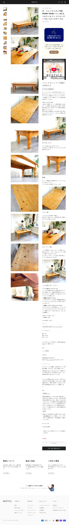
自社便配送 (46, 416)
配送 (15, 505)
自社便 (44, 411)
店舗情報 (41, 508)
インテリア (30, 505)
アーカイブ (30, 515)
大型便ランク (46, 393)
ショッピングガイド (19, 510)
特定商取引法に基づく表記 (59, 510)
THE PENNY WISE (47, 8)
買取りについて (18, 512)
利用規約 (55, 505)
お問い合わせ (42, 512)
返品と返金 (17, 508)
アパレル (30, 508)
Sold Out (54, 443)
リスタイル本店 (46, 426)
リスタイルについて (44, 505)
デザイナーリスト (32, 512)
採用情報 (41, 510)
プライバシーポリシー (58, 508)
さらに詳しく (6, 473)
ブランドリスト (31, 510)
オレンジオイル (50, 360)
